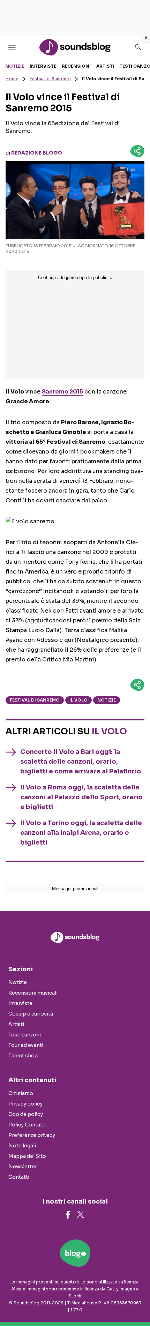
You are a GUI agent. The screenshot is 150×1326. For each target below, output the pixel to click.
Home (12, 78)
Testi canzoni (24, 1035)
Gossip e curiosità (30, 1014)
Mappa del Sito (27, 1156)
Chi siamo (20, 1093)
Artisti (105, 66)
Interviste (43, 66)
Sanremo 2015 (62, 391)
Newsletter (22, 1166)
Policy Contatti (27, 1125)
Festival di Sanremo (50, 78)
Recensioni (76, 66)
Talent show (23, 1055)
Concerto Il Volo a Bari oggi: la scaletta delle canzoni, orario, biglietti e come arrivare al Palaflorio (80, 761)
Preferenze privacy (31, 1135)
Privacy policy (25, 1104)
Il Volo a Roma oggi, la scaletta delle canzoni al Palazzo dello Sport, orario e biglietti (81, 797)
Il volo (78, 700)
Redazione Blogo (36, 153)
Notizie (14, 66)
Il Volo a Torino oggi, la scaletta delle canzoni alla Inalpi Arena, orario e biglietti (81, 832)
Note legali (22, 1146)
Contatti (18, 1177)
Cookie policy (25, 1114)
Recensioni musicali (33, 993)
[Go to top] (136, 1303)
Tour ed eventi (25, 1045)
